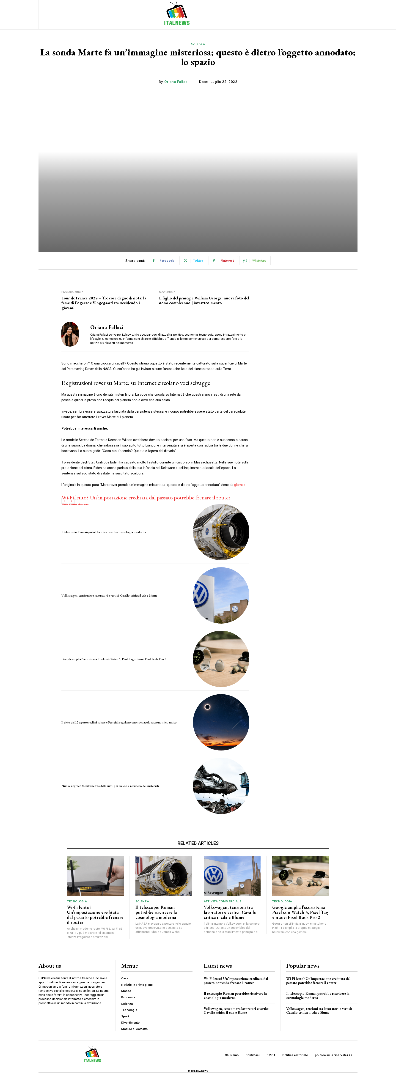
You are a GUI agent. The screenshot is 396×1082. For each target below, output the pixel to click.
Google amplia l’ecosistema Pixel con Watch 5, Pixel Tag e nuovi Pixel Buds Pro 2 (113, 659)
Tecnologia (77, 901)
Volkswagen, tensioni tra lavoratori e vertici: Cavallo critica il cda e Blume (109, 595)
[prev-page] (64, 501)
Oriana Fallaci (176, 82)
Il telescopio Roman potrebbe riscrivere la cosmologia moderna (103, 532)
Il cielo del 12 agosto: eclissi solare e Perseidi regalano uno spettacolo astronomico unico (119, 722)
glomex (239, 485)
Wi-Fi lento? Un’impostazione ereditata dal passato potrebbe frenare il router (146, 497)
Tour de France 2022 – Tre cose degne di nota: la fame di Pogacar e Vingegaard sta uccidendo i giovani (103, 303)
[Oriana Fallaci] (72, 334)
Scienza (198, 44)
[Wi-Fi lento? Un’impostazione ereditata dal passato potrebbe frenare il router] (95, 876)
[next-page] (71, 501)
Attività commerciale (222, 901)
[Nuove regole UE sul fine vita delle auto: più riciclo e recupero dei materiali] (221, 786)
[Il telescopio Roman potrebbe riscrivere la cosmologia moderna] (221, 532)
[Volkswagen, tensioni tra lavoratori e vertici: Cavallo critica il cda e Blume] (221, 595)
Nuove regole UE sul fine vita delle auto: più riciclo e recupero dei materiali (110, 786)
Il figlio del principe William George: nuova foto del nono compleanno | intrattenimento (204, 300)
